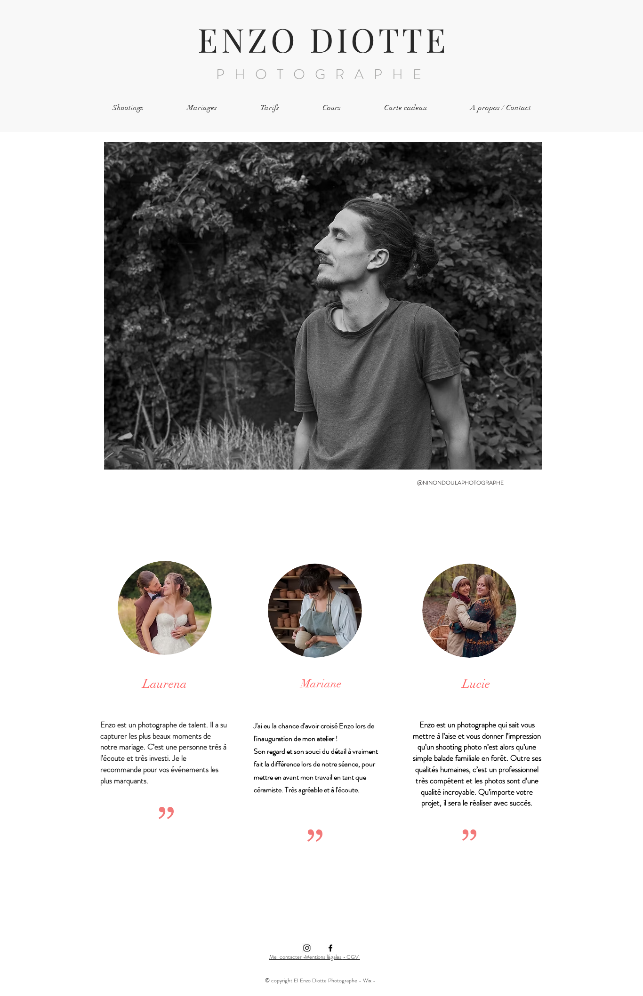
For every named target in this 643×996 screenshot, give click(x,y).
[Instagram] (307, 948)
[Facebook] (330, 948)
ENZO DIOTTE (323, 39)
